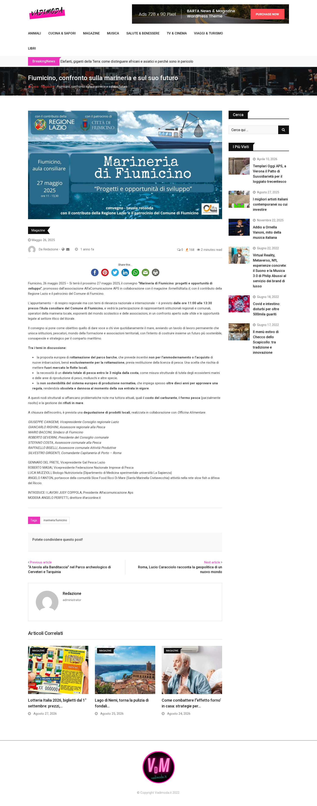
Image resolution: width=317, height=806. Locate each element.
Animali (34, 33)
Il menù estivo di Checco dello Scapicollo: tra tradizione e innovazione (266, 342)
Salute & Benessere (142, 33)
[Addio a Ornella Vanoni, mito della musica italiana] (239, 227)
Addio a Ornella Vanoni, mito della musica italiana (267, 232)
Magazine (91, 33)
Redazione (72, 593)
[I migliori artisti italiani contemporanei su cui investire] (239, 199)
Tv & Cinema (177, 33)
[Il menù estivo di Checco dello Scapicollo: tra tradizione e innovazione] (239, 331)
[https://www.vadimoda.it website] (63, 249)
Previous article (41, 562)
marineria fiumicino (55, 520)
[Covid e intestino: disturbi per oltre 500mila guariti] (239, 303)
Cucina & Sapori (62, 33)
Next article (212, 562)
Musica (113, 33)
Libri (32, 48)
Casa (34, 86)
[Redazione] (68, 249)
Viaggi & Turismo (208, 33)
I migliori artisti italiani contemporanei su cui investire (270, 204)
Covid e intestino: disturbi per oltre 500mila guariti (266, 309)
